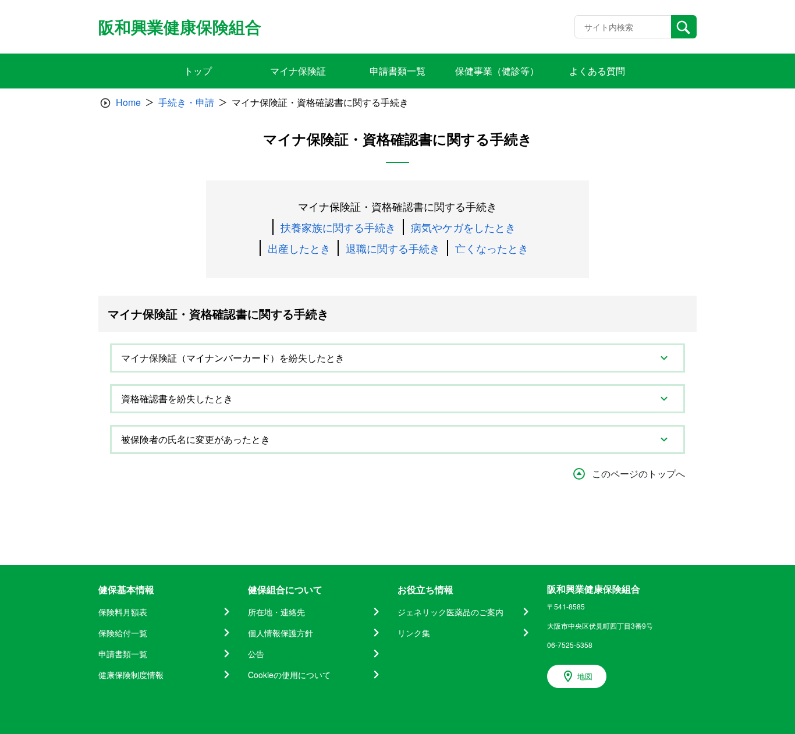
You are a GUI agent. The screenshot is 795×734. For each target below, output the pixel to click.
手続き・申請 (186, 102)
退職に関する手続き (393, 248)
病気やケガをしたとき (463, 227)
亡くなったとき (491, 248)
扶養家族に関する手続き (338, 227)
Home (128, 102)
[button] (397, 358)
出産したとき (299, 248)
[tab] (397, 358)
